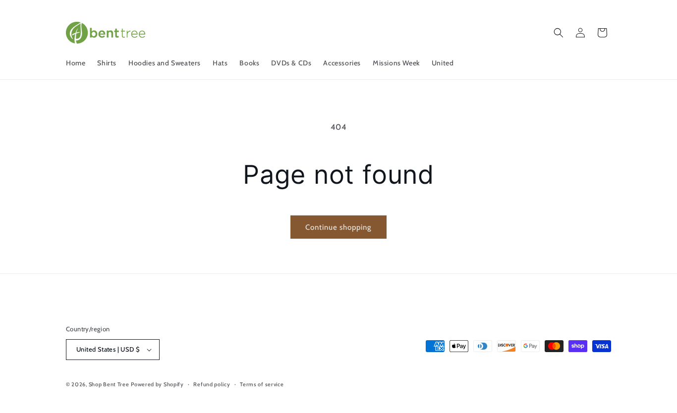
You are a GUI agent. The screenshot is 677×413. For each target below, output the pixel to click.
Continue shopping (338, 227)
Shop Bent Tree (109, 384)
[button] (558, 33)
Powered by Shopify (157, 384)
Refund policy (211, 384)
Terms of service (261, 384)
